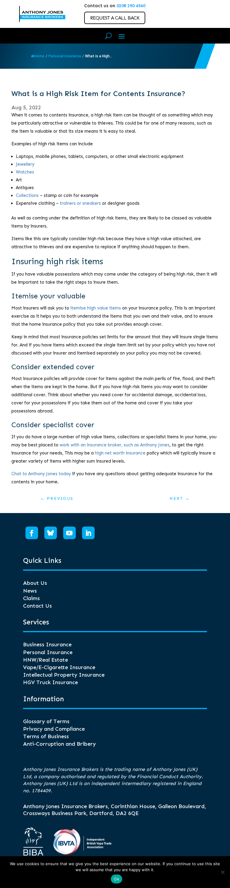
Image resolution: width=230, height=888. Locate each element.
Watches (25, 172)
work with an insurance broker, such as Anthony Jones (115, 445)
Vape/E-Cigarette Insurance (59, 667)
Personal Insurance (47, 652)
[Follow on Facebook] (31, 533)
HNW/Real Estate (45, 660)
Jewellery (25, 164)
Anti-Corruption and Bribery (59, 744)
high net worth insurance (120, 453)
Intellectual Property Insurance (64, 675)
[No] (223, 872)
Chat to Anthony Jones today (41, 473)
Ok (116, 879)
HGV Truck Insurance (50, 682)
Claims (31, 598)
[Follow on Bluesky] (50, 533)
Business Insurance (47, 644)
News (30, 590)
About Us (35, 583)
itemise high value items (95, 308)
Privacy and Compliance (54, 729)
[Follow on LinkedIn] (88, 533)
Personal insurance (65, 56)
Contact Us (37, 606)
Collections (27, 195)
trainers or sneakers (80, 203)
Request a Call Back (114, 18)
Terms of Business (46, 736)
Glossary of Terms (46, 721)
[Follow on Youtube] (69, 533)
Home (39, 56)
